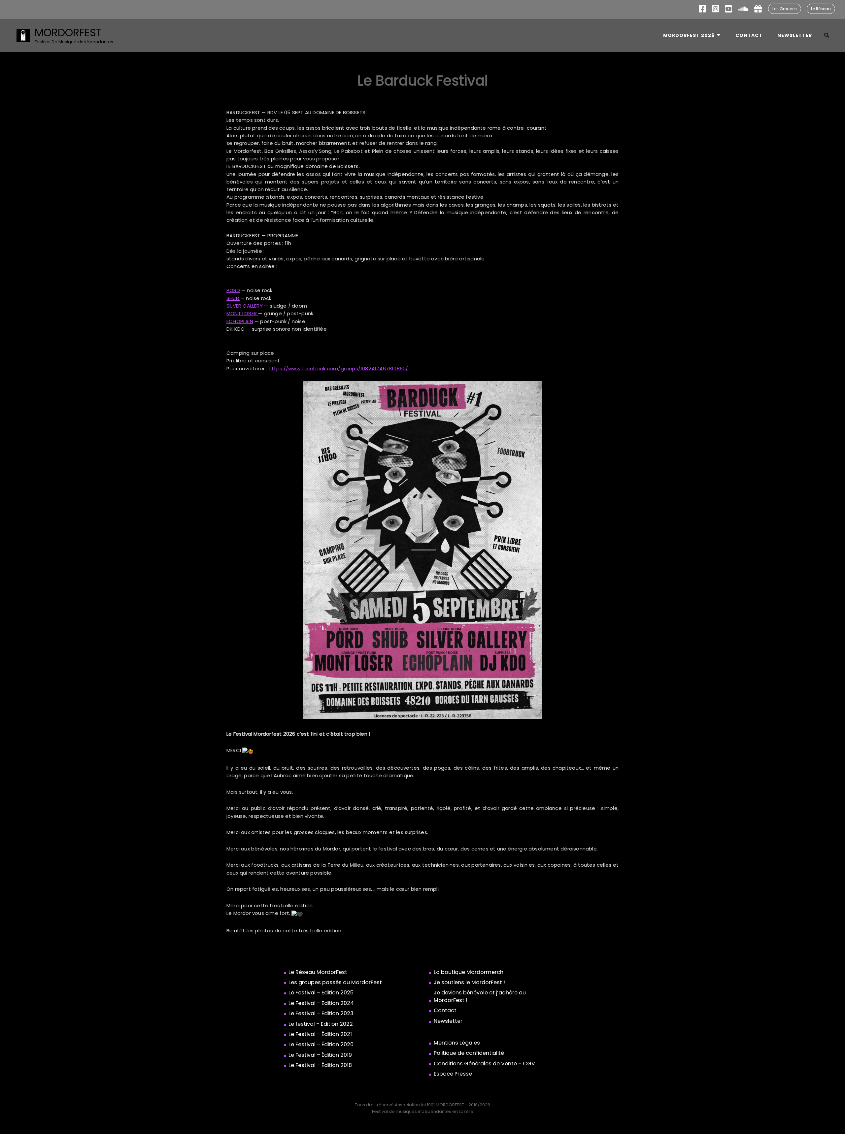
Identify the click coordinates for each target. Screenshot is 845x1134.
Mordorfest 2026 (689, 35)
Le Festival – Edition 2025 (321, 992)
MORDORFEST (68, 32)
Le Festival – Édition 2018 (320, 1065)
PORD (233, 290)
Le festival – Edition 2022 (320, 1024)
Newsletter (794, 35)
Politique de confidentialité (469, 1053)
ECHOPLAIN (239, 321)
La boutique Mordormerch (468, 972)
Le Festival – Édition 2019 (320, 1055)
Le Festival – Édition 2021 (320, 1034)
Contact (748, 35)
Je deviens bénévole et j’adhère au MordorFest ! (480, 996)
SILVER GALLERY (244, 305)
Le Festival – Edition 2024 (321, 1003)
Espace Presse (453, 1074)
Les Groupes (784, 9)
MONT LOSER (242, 313)
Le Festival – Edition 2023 (321, 1013)
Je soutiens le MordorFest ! (469, 982)
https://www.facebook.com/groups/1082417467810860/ (338, 368)
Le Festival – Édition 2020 (321, 1044)
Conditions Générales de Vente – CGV (484, 1063)
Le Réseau (821, 9)
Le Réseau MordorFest (317, 972)
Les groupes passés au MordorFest (335, 982)
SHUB (233, 298)
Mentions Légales (457, 1043)
